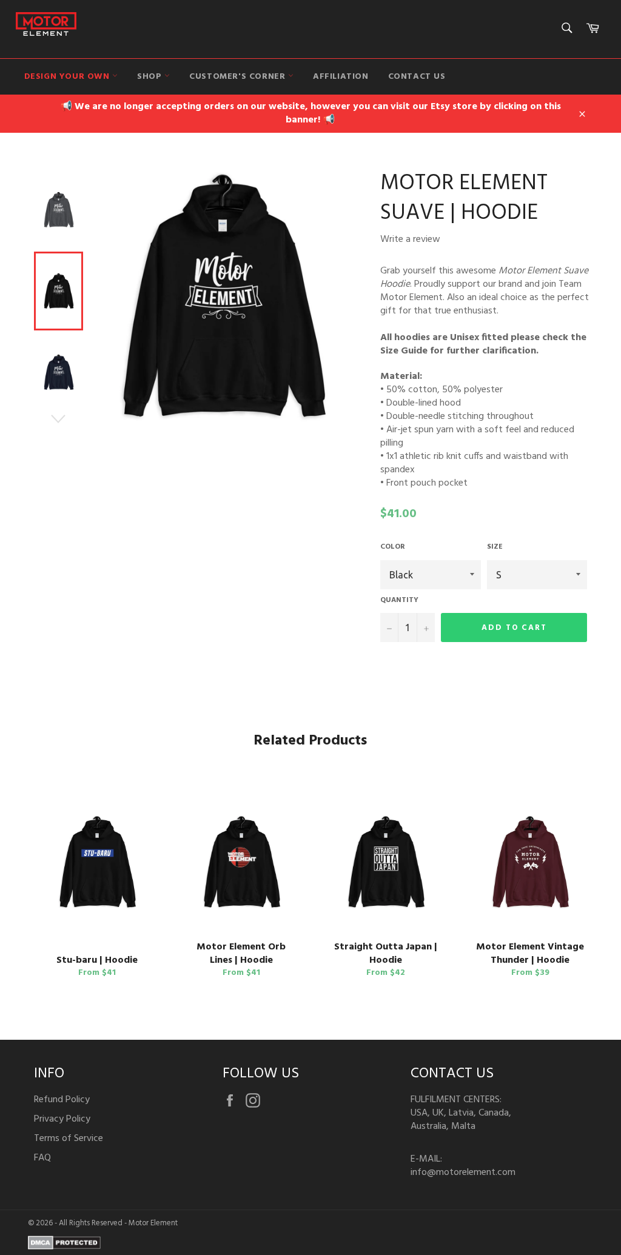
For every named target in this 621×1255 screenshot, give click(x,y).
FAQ (42, 1158)
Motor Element (153, 1223)
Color (392, 547)
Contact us (417, 77)
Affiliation (341, 77)
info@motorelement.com (463, 1172)
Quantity (399, 600)
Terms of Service (68, 1138)
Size (495, 547)
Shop (150, 77)
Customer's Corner (238, 77)
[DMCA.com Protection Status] (64, 1247)
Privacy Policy (62, 1119)
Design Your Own (68, 77)
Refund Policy (62, 1100)
